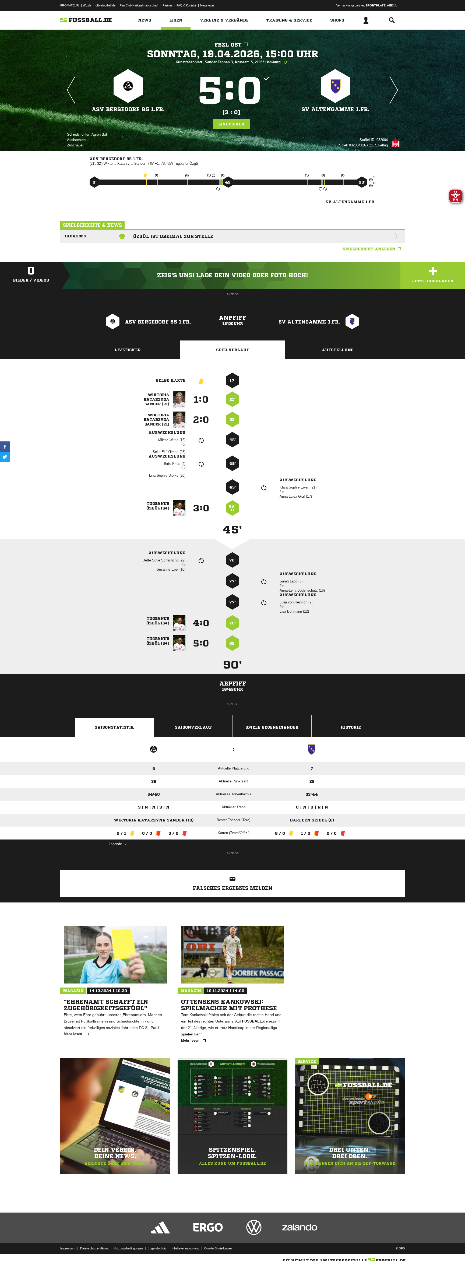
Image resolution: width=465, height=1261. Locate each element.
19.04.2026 (75, 236)
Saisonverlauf (193, 727)
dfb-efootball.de (105, 5)
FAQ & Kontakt (186, 5)
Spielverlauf (232, 350)
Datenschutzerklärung (94, 1248)
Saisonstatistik (114, 727)
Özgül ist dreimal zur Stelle (173, 236)
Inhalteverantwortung (185, 1248)
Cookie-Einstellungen (218, 1248)
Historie (351, 727)
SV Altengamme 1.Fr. (335, 109)
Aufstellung (338, 350)
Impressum (67, 1248)
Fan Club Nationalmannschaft (139, 5)
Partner (167, 5)
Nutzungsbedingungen (128, 1248)
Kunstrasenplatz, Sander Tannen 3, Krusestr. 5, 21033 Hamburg (229, 62)
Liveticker (231, 124)
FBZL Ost (228, 45)
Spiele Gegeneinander (271, 727)
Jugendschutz (157, 1248)
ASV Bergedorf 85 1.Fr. (128, 109)
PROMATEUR (69, 5)
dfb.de (87, 5)
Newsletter (207, 5)
